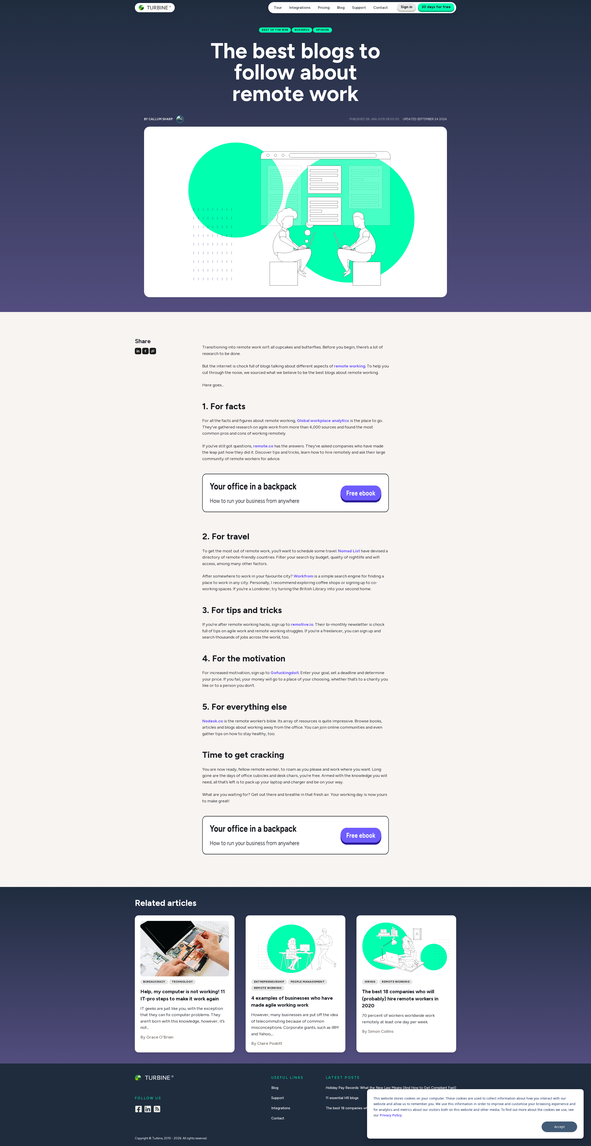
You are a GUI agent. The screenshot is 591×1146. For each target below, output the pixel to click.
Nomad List (349, 550)
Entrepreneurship (269, 981)
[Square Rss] (157, 1110)
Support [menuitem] (277, 1098)
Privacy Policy (391, 1115)
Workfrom (303, 576)
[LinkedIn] (147, 1110)
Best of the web (275, 29)
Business (302, 29)
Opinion (322, 29)
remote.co (263, 446)
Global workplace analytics (323, 420)
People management (308, 981)
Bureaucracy (154, 981)
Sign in (406, 7)
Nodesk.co (212, 721)
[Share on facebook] (145, 351)
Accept (559, 1127)
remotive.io (302, 624)
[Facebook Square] (138, 1110)
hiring (370, 981)
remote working (349, 366)
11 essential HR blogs (342, 1098)
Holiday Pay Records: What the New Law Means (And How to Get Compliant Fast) (391, 1088)
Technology (182, 981)
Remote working (268, 988)
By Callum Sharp (158, 119)
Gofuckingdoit (285, 672)
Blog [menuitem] (274, 1088)
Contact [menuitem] (277, 1118)
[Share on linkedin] (138, 351)
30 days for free (436, 7)
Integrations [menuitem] (280, 1108)
